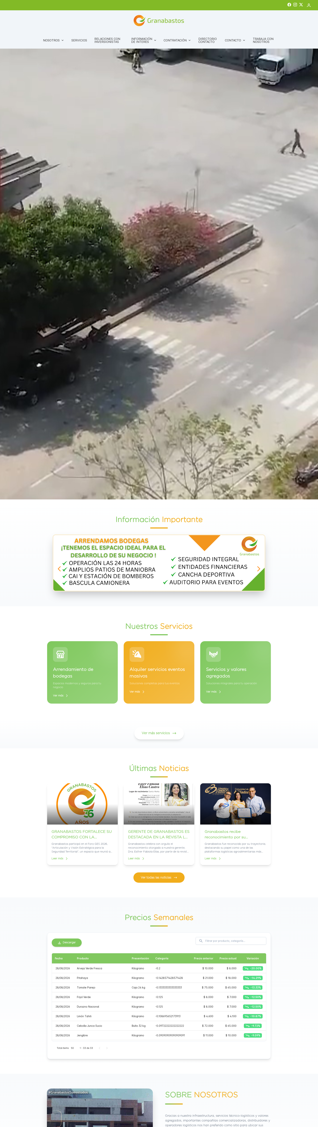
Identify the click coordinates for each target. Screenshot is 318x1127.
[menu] (159, 40)
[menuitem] (53, 40)
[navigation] (59, 569)
